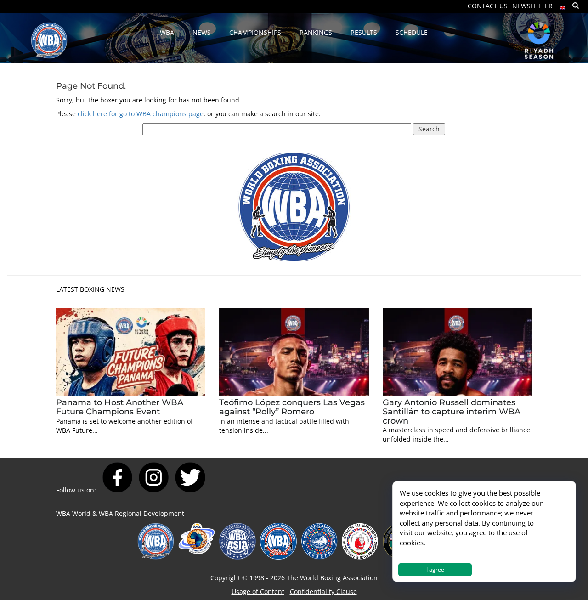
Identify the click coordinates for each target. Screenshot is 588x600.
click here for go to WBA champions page (141, 113)
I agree (435, 569)
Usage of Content (258, 591)
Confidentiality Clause (323, 591)
